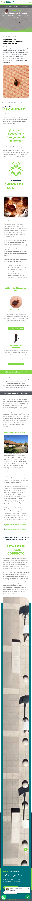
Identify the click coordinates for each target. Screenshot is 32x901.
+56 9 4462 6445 (25, 6)
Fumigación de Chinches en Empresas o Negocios (15, 525)
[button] (29, 2)
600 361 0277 (16, 6)
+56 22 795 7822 (9, 6)
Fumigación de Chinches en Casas (15, 432)
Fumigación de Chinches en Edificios (15, 529)
